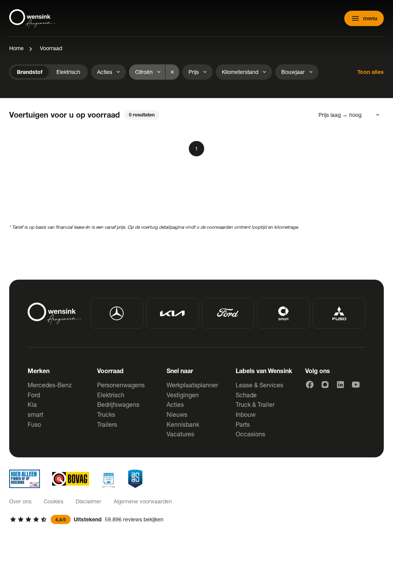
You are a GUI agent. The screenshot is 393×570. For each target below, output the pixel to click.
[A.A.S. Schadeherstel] (135, 479)
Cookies (53, 501)
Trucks (106, 414)
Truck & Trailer (255, 404)
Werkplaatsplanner (192, 384)
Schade (246, 394)
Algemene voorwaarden (143, 501)
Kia (32, 404)
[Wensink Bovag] (70, 479)
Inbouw (246, 414)
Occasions (250, 433)
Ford (34, 394)
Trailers (107, 424)
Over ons (20, 501)
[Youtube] (355, 384)
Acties (175, 404)
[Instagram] (325, 384)
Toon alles (370, 72)
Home (16, 48)
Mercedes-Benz (50, 384)
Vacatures (180, 433)
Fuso (34, 424)
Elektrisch (110, 394)
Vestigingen (183, 394)
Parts (243, 424)
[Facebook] (309, 384)
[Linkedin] (340, 384)
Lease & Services (259, 384)
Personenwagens (121, 384)
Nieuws (177, 414)
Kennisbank (183, 424)
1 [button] (196, 148)
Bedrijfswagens (118, 404)
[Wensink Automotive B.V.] (32, 18)
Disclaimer (88, 501)
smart (35, 414)
